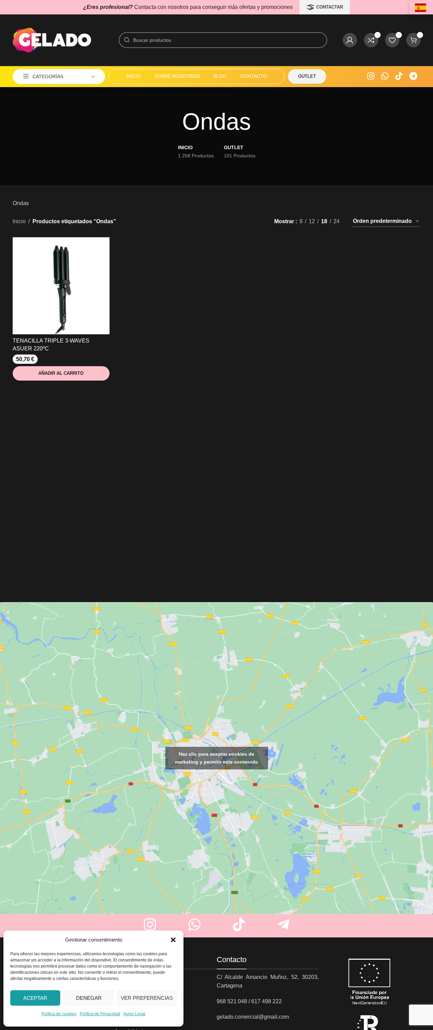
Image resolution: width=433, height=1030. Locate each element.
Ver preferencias (147, 998)
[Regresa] (173, 122)
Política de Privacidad (100, 1013)
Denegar (89, 998)
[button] (173, 939)
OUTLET (307, 76)
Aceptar (35, 998)
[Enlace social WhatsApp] (385, 76)
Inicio (19, 221)
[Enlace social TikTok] (399, 76)
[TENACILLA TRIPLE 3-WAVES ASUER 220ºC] (61, 285)
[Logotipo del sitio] (52, 40)
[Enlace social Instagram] (371, 76)
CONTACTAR (329, 7)
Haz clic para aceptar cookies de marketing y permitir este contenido (216, 758)
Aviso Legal (134, 1013)
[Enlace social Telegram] (413, 76)
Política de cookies (58, 1013)
